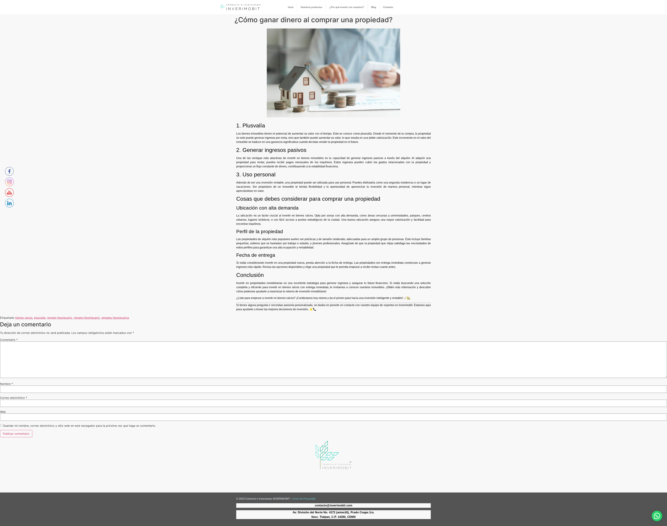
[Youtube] (328, 477)
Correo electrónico (13, 397)
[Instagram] (338, 477)
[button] (657, 516)
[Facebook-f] (319, 477)
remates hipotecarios (115, 317)
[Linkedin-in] (348, 477)
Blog (373, 7)
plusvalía (40, 317)
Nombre (6, 383)
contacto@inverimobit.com (333, 505)
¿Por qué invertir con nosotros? (346, 7)
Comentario (9, 339)
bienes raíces (23, 317)
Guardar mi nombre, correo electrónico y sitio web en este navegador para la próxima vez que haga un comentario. (79, 425)
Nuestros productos (311, 7)
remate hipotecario (59, 317)
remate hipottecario (87, 317)
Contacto (388, 7)
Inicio (291, 7)
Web (3, 411)
